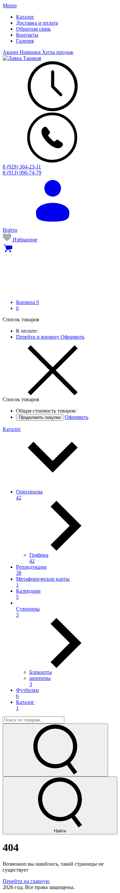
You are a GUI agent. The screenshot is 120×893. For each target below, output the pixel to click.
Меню (10, 5)
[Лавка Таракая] (22, 58)
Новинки (31, 52)
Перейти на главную (26, 881)
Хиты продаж (57, 52)
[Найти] (55, 750)
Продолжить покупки (40, 417)
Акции (11, 52)
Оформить (72, 337)
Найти (60, 830)
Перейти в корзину (38, 337)
